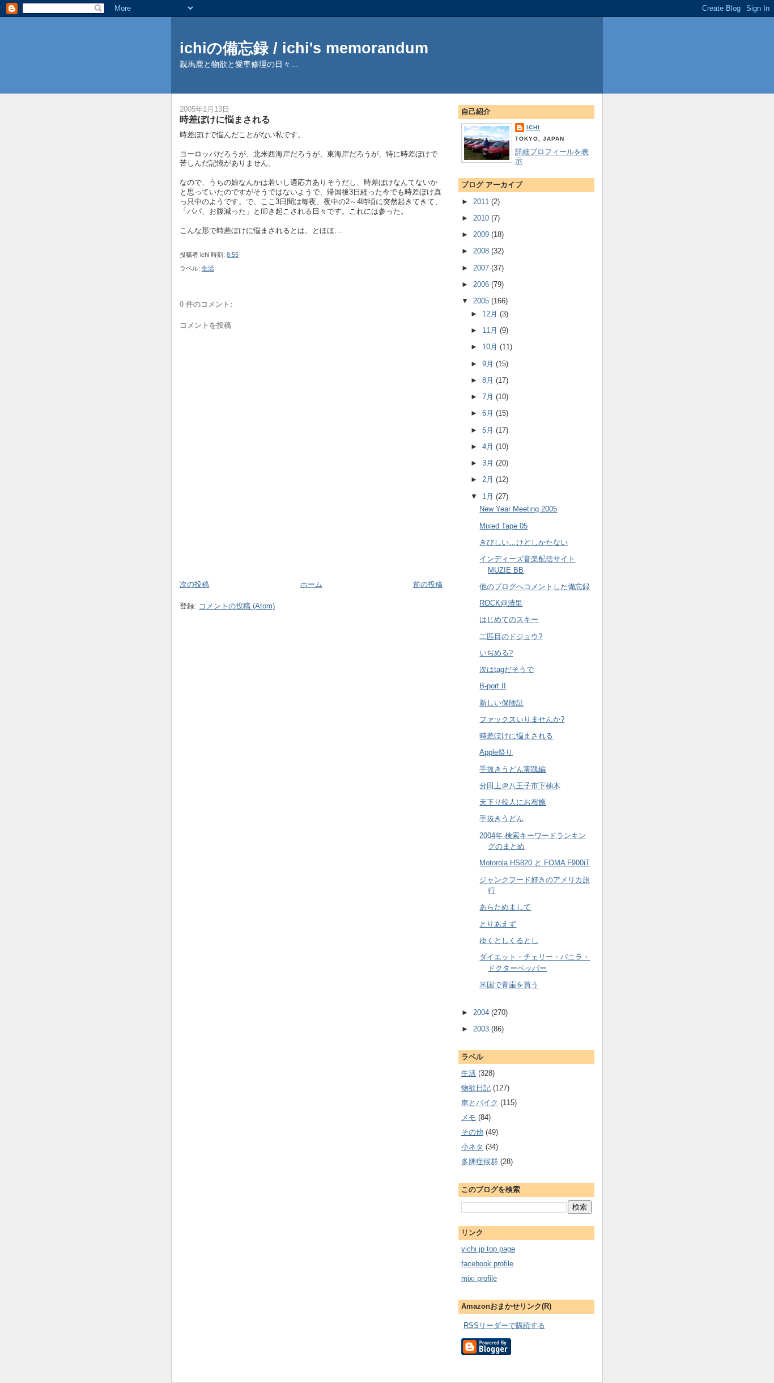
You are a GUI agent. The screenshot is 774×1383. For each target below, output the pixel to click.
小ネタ (472, 1147)
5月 (489, 430)
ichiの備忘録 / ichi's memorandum (304, 48)
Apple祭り (496, 752)
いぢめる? (496, 653)
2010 (482, 218)
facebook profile (487, 1263)
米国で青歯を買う (508, 984)
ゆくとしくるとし (508, 940)
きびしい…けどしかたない (523, 542)
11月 (491, 330)
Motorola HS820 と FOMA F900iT (534, 862)
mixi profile (479, 1278)
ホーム (311, 584)
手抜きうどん (501, 818)
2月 (489, 479)
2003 (482, 1029)
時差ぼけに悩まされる (225, 119)
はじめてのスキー (508, 619)
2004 (482, 1012)
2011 (482, 201)
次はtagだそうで (506, 669)
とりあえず (497, 924)
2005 (482, 301)
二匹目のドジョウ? (510, 636)
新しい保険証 (501, 703)
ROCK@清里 (500, 603)
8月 (489, 380)
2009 (482, 234)
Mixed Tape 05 (503, 526)
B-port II (492, 686)
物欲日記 (476, 1088)
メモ (468, 1117)
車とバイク (479, 1102)
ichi (533, 127)
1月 (489, 496)
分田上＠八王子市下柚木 (519, 785)
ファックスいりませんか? (521, 719)
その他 (472, 1132)
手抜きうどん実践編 (512, 769)
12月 (491, 314)
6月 (489, 413)
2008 (482, 251)
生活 (208, 268)
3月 (489, 463)
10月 (491, 346)
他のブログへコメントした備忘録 (534, 586)
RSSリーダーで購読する (504, 1325)
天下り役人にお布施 (512, 802)
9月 (489, 364)
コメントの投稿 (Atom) (237, 606)
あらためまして (505, 907)
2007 (482, 268)
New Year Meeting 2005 (518, 509)
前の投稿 (428, 584)
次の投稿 (194, 584)
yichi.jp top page (488, 1249)
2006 (482, 284)
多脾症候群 (479, 1161)
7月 (489, 396)
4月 (489, 446)
